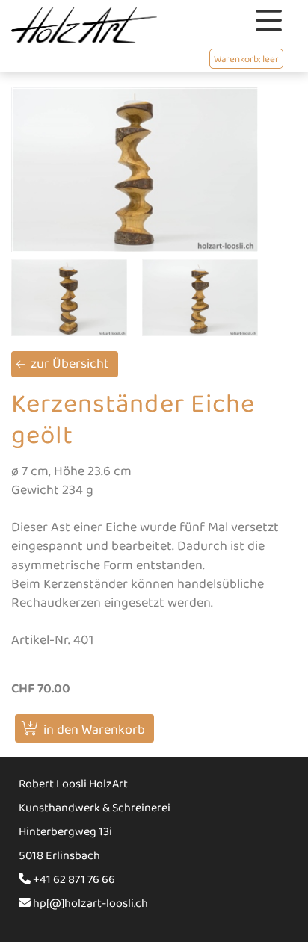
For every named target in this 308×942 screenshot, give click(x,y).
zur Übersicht (70, 363)
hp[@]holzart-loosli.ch (89, 903)
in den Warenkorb (94, 729)
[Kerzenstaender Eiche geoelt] (134, 169)
